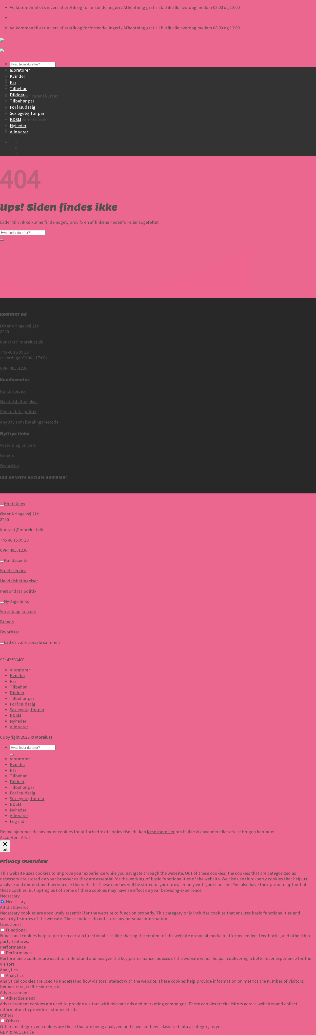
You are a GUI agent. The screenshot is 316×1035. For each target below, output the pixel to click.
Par (13, 82)
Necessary (16, 901)
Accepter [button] (9, 837)
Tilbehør (18, 88)
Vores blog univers (18, 445)
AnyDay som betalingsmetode (29, 422)
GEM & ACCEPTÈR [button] (17, 1032)
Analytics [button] (9, 970)
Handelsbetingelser (19, 401)
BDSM (15, 119)
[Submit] (2, 240)
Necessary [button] (10, 896)
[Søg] (12, 754)
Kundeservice (13, 391)
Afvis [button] (26, 837)
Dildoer (17, 95)
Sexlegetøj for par (27, 113)
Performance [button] (13, 947)
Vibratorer (20, 70)
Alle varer (19, 132)
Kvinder (17, 76)
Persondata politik (18, 411)
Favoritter (9, 465)
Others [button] (6, 1015)
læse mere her (161, 831)
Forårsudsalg (22, 107)
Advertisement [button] (14, 992)
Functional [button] (10, 924)
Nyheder (18, 125)
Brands (7, 455)
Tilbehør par (22, 101)
